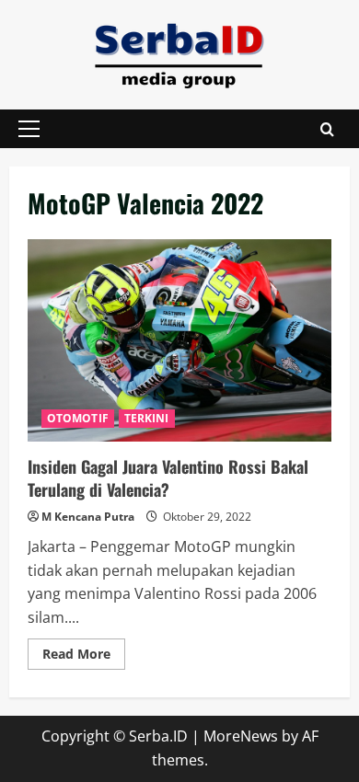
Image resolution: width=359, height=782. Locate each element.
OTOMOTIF (78, 418)
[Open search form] (327, 129)
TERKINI (146, 418)
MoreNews (240, 736)
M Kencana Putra (87, 516)
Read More (83, 657)
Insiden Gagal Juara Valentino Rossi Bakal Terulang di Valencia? (179, 340)
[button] (29, 128)
